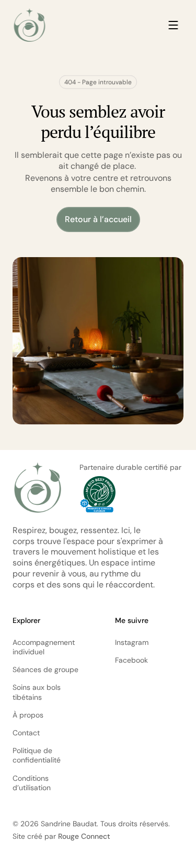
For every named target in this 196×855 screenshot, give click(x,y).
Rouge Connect (84, 836)
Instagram (131, 642)
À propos (28, 715)
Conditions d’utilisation (32, 782)
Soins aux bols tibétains (38, 692)
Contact (26, 732)
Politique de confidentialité (37, 755)
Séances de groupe (45, 669)
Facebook (131, 660)
